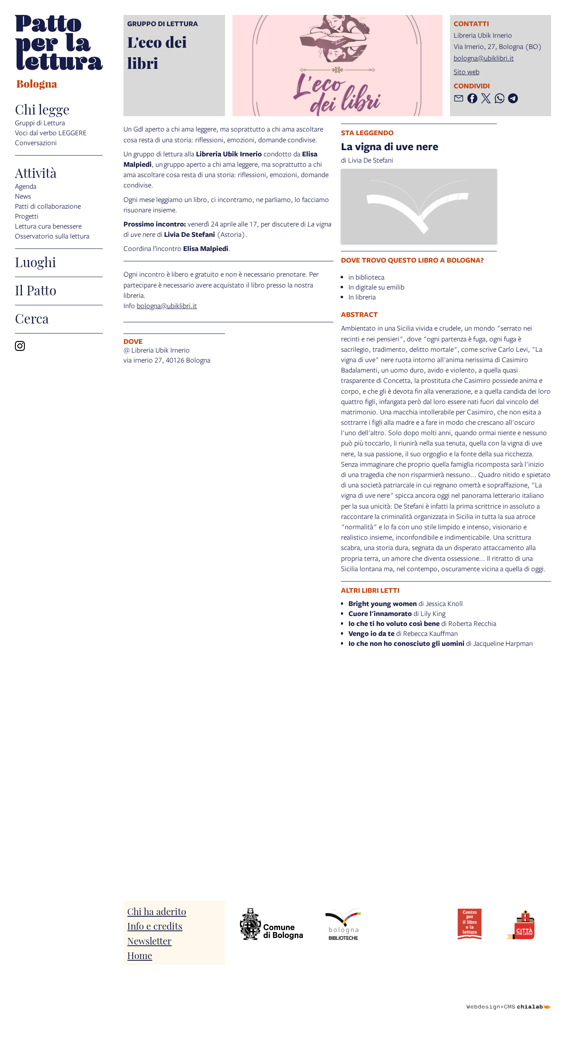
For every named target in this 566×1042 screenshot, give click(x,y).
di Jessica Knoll (405, 603)
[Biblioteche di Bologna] (343, 924)
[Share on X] (486, 98)
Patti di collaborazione (48, 206)
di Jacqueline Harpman (440, 643)
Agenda (25, 186)
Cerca (32, 318)
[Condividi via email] (459, 98)
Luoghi (35, 261)
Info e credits (154, 925)
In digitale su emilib (376, 287)
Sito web (466, 71)
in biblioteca (366, 277)
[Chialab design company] (509, 999)
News (23, 196)
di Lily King (396, 613)
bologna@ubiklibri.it (484, 58)
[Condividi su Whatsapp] (500, 98)
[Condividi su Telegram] (513, 98)
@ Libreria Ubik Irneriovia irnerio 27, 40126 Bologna (166, 355)
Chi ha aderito (156, 910)
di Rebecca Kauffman (403, 633)
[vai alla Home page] (59, 53)
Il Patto (35, 289)
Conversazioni (36, 142)
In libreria (362, 297)
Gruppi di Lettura (40, 122)
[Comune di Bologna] (271, 924)
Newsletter (149, 940)
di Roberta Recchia (422, 623)
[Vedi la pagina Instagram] (20, 346)
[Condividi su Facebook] (472, 98)
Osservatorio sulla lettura (52, 236)
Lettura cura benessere (48, 226)
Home (139, 954)
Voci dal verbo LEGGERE (51, 132)
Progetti (27, 216)
